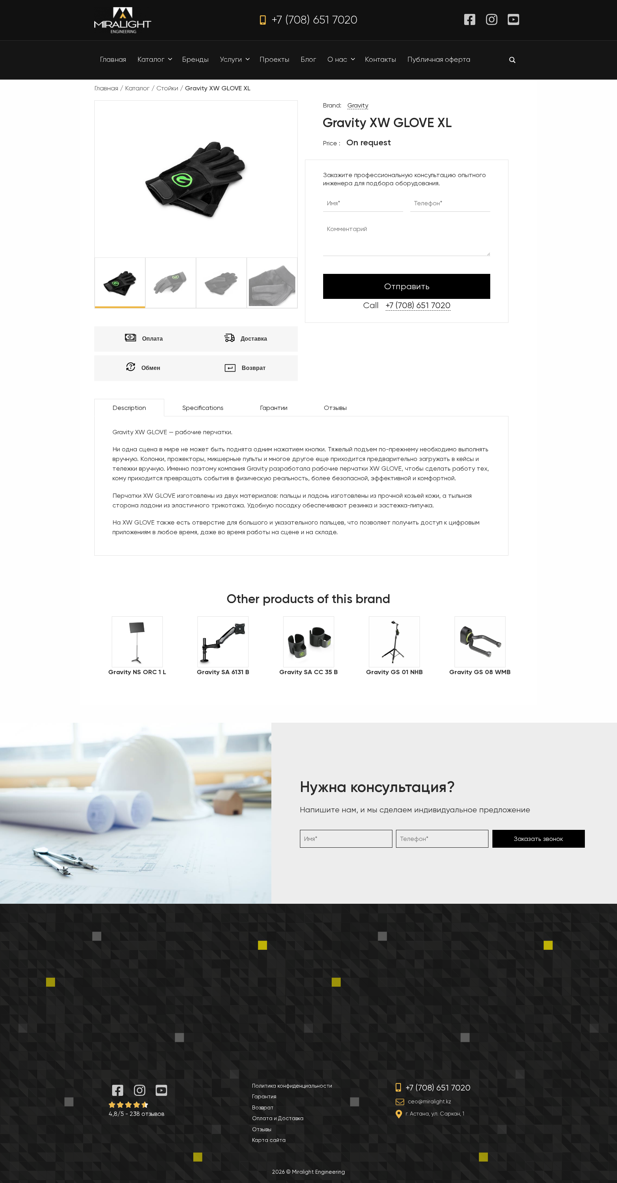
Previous (89, 282)
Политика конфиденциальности (292, 1086)
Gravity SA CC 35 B (308, 672)
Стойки (167, 88)
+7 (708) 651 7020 (312, 19)
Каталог (150, 59)
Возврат (263, 1107)
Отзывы (335, 407)
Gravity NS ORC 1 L (137, 672)
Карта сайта (269, 1140)
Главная (113, 59)
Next (302, 282)
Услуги (231, 59)
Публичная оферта (438, 59)
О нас (337, 59)
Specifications (203, 407)
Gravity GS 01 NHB (394, 672)
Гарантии (273, 407)
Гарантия (264, 1096)
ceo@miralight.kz (429, 1101)
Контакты (380, 59)
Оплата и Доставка (278, 1118)
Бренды (195, 59)
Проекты (274, 59)
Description (129, 407)
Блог (308, 59)
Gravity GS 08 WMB (480, 672)
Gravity (357, 105)
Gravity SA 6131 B (223, 672)
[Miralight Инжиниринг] (122, 19)
